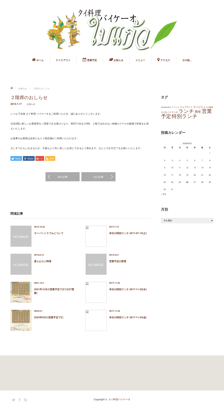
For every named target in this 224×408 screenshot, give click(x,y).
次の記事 (98, 176)
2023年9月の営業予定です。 (50, 317)
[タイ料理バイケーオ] (112, 30)
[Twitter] (13, 399)
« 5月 (163, 194)
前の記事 (63, 176)
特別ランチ (185, 115)
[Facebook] (19, 399)
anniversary (166, 107)
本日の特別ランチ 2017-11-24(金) (128, 317)
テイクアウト (63, 60)
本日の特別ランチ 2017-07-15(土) (128, 233)
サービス (198, 107)
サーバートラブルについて (49, 233)
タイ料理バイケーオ (119, 399)
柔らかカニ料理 (42, 261)
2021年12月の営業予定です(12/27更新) (54, 291)
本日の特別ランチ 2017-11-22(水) (128, 289)
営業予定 (91, 60)
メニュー (140, 60)
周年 (198, 111)
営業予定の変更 (117, 261)
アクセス (165, 60)
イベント (175, 107)
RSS (25, 399)
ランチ (186, 110)
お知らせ (118, 60)
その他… (187, 60)
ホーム (40, 60)
